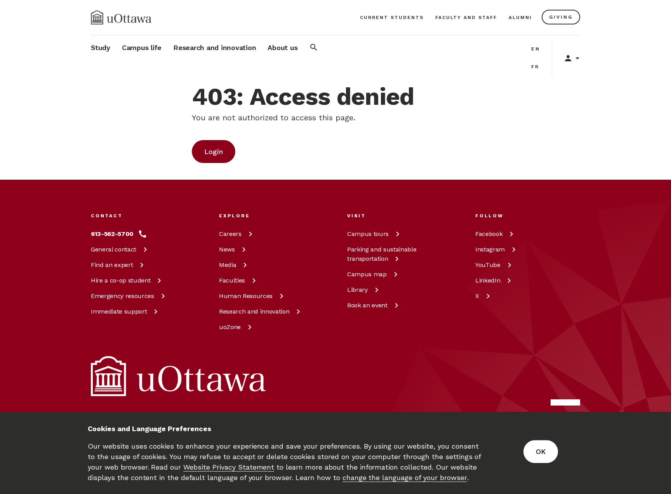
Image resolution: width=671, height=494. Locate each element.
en (535, 49)
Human (246, 296)
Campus (368, 233)
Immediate (119, 311)
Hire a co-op (120, 280)
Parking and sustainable (381, 254)
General (113, 249)
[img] (121, 17)
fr (535, 66)
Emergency (122, 296)
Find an (112, 265)
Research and (254, 311)
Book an (367, 305)
